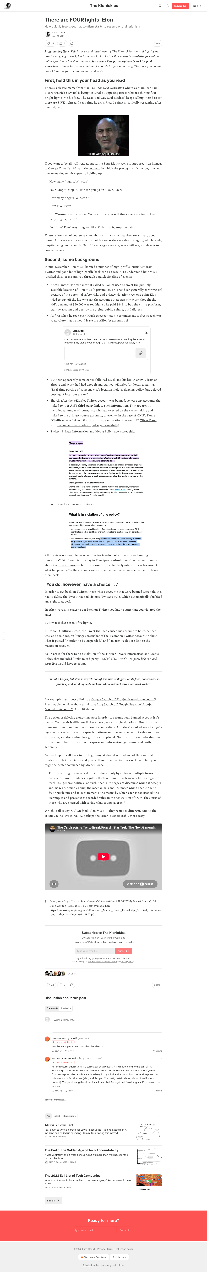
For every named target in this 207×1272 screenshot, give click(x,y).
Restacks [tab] (66, 1008)
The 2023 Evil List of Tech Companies (73, 1176)
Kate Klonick (58, 33)
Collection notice (124, 1248)
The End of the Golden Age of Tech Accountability (81, 1150)
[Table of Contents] (3, 636)
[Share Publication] (167, 6)
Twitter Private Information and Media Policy (81, 431)
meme (71, 88)
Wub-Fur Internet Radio (65, 1058)
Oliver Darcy (148, 420)
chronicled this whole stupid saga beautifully (87, 425)
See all (51, 1200)
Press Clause (67, 565)
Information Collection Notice (102, 961)
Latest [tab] (57, 1116)
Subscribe (180, 5)
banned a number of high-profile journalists (115, 267)
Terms (110, 1248)
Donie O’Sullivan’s (61, 631)
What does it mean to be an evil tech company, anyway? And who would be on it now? (88, 1181)
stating (149, 384)
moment (94, 168)
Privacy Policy (127, 961)
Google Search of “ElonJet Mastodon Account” (123, 699)
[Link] (40, 80)
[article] (103, 1133)
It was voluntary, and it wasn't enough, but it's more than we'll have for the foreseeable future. (86, 1156)
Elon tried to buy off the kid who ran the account (103, 297)
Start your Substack (95, 1257)
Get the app (119, 1257)
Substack (87, 1265)
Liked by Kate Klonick (64, 1042)
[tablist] (59, 1008)
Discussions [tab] (69, 1116)
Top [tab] (48, 1116)
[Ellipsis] (160, 1038)
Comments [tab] (52, 1008)
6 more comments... (55, 1099)
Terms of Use (119, 958)
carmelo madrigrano (63, 1038)
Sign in (197, 5)
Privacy (101, 1248)
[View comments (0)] (76, 1166)
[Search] (160, 6)
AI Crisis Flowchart (59, 1125)
